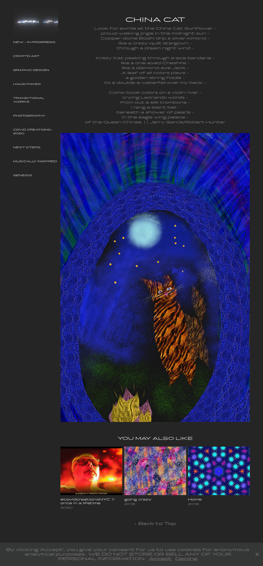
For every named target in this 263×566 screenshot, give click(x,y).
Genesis (22, 175)
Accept (160, 558)
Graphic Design (31, 70)
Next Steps (26, 147)
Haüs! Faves (27, 84)
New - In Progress (34, 42)
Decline (186, 558)
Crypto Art (26, 56)
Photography (29, 115)
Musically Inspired (35, 161)
